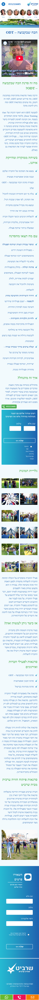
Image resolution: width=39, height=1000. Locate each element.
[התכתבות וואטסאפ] (6, 997)
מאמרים (9, 984)
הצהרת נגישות (28, 984)
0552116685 (14, 4)
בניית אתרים (14, 986)
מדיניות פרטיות (18, 984)
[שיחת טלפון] (19, 997)
